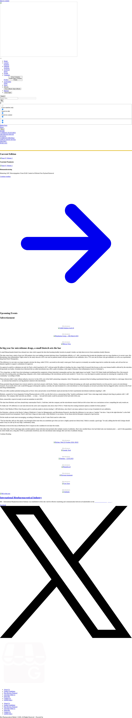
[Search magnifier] (2, 100)
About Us (7, 689)
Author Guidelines (9, 691)
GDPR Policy (8, 700)
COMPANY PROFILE (7, 138)
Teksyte (45, 717)
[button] (5, 434)
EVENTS (3, 136)
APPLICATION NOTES (8, 139)
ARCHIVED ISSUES (7, 134)
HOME (2, 131)
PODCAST (3, 143)
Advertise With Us (9, 695)
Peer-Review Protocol (10, 693)
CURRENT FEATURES (8, 133)
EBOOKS (3, 141)
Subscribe (7, 696)
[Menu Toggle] (1, 58)
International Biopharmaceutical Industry (21, 497)
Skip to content (4, 1)
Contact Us (7, 698)
